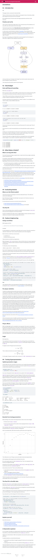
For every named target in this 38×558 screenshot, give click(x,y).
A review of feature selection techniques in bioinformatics (14, 183)
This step (8, 258)
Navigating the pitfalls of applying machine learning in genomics (15, 182)
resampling (22, 31)
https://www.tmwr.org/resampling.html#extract (12, 203)
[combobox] (36, 1)
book (10, 523)
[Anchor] (5, 10)
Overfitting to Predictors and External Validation (12, 180)
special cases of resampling (23, 33)
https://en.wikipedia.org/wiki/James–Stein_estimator (12, 320)
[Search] (35, 1)
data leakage (22, 178)
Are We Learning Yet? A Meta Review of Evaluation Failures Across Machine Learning (18, 181)
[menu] (2, 1)
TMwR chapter (12, 522)
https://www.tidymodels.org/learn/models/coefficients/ (14, 204)
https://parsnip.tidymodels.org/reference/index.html (13, 473)
